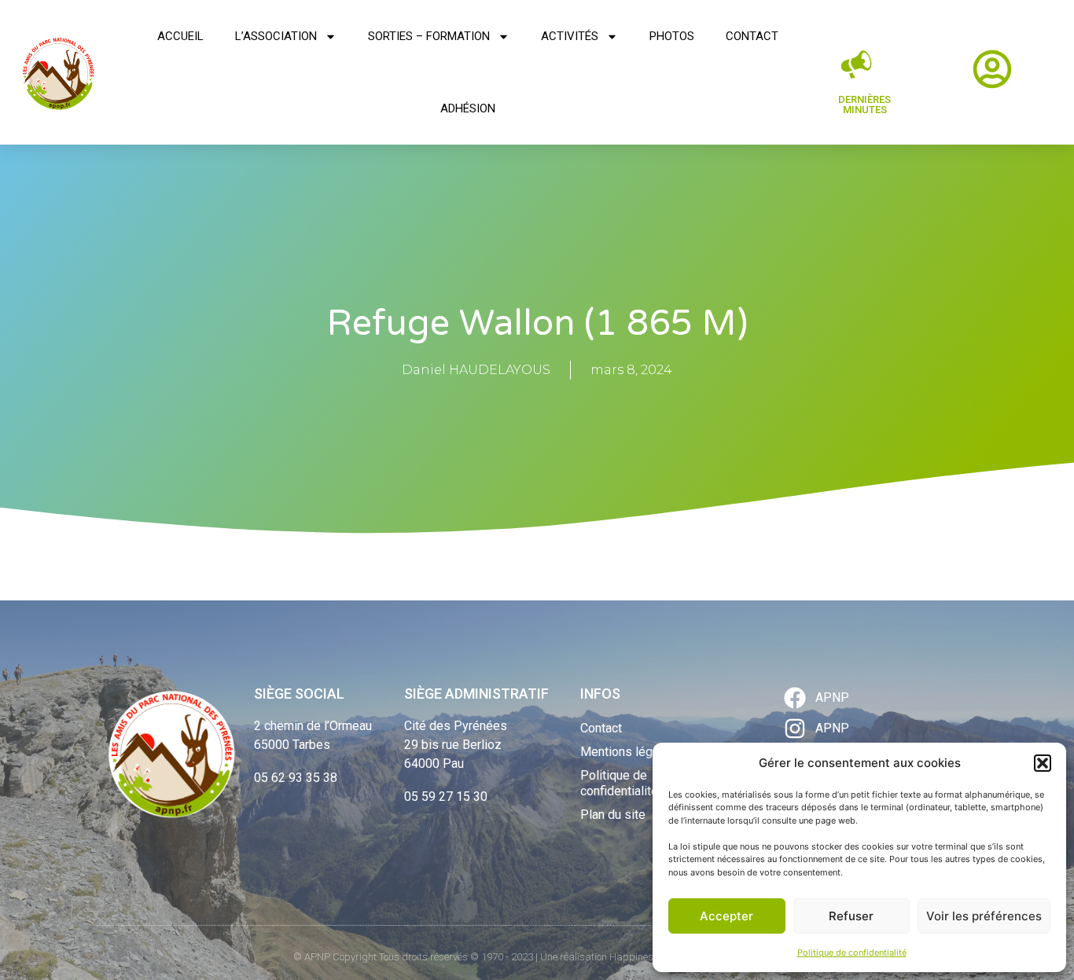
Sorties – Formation (429, 36)
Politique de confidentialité (852, 952)
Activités (569, 36)
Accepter (726, 915)
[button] (1042, 763)
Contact (752, 36)
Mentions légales (628, 751)
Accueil (180, 36)
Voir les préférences (984, 915)
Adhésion (467, 108)
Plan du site (613, 814)
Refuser (851, 915)
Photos (671, 36)
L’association (276, 36)
